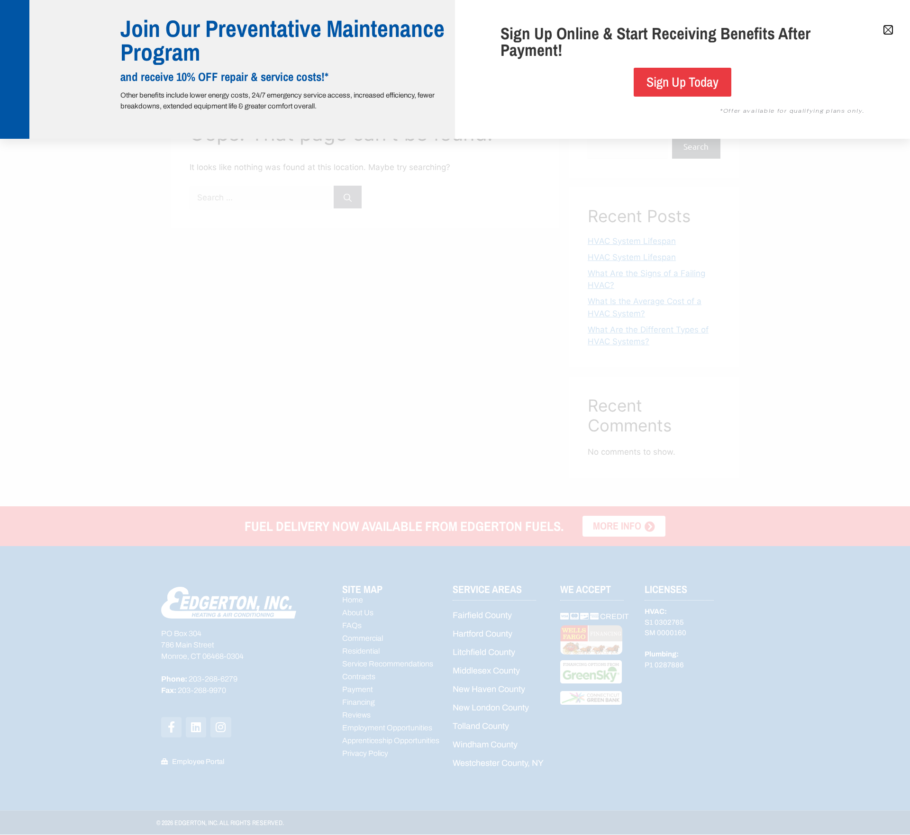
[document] (455, 417)
